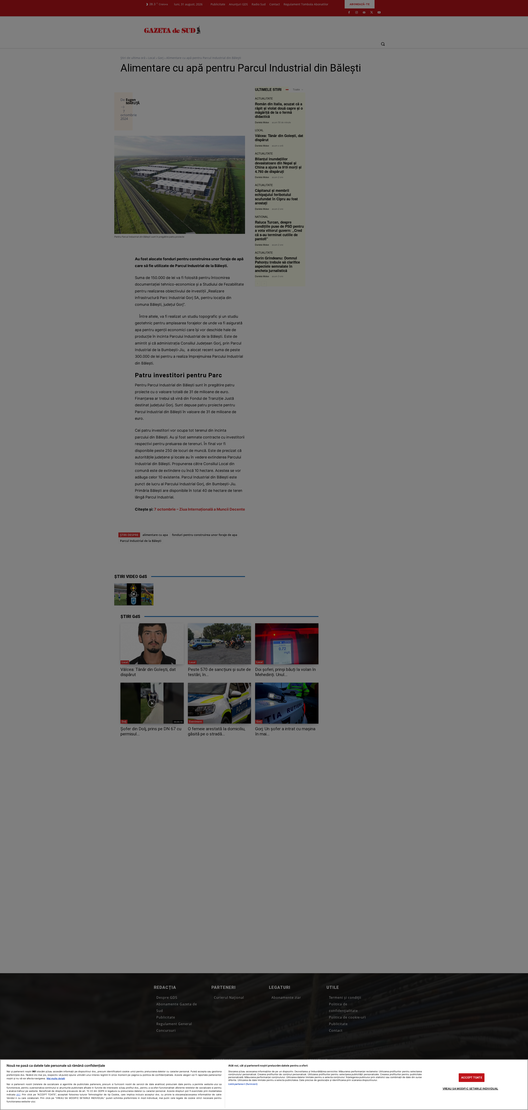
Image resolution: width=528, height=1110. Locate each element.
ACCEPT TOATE (471, 1077)
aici (18, 1094)
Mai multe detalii (56, 1078)
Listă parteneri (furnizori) (243, 1084)
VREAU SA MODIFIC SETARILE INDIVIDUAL (470, 1088)
